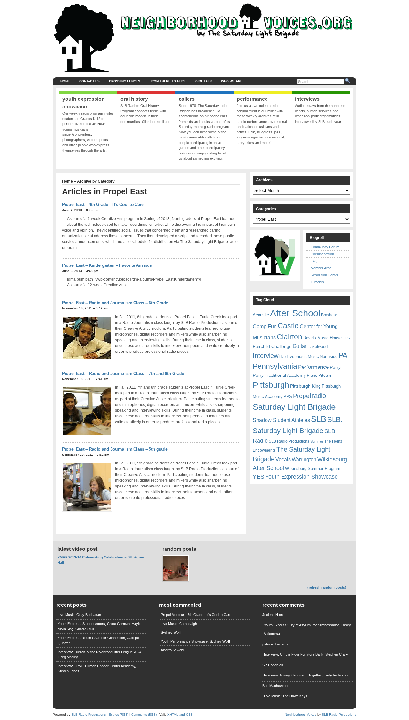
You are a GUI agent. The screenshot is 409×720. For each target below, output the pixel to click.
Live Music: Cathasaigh (179, 624)
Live (282, 357)
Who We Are (232, 81)
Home (65, 81)
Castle (288, 325)
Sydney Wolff (171, 632)
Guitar (299, 346)
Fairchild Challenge (272, 346)
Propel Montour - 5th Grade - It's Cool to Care (196, 615)
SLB (318, 419)
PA (342, 355)
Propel (302, 395)
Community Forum (325, 247)
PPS (287, 396)
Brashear (329, 315)
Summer (316, 441)
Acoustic (261, 315)
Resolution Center (324, 275)
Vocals (283, 459)
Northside (328, 356)
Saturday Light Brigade (294, 406)
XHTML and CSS (180, 714)
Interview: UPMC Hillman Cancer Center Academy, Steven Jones (97, 668)
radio (319, 395)
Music (313, 356)
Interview (265, 355)
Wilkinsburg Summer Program (312, 468)
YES (258, 476)
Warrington (304, 459)
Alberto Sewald (172, 650)
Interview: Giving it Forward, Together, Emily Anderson (306, 675)
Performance (313, 367)
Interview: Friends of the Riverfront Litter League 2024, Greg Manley (100, 654)
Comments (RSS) (144, 714)
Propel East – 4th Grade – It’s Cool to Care (103, 204)
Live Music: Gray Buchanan (79, 615)
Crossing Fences (124, 81)
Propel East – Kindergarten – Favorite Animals (107, 265)
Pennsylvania (275, 366)
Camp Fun (265, 326)
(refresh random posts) (326, 587)
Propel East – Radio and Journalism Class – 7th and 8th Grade (123, 373)
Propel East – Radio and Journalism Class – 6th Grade (115, 302)
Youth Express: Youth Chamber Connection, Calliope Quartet (98, 640)
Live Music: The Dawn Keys (285, 696)
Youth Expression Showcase (301, 476)
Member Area (321, 268)
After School (295, 313)
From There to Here (168, 81)
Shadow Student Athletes (281, 420)
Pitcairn (325, 375)
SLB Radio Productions (289, 441)
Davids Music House (322, 338)
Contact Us (89, 81)
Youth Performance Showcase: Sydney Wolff (195, 641)
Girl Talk (203, 81)
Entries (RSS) (118, 714)
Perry (335, 367)
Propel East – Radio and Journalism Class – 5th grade (115, 449)
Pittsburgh (271, 385)
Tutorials (317, 282)
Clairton (289, 337)
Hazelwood (317, 346)
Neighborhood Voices (300, 714)
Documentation (322, 254)
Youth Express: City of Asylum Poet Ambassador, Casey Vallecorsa (307, 629)
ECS (346, 338)
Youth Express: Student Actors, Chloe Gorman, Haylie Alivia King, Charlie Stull (99, 626)
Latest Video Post (77, 549)
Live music (297, 356)
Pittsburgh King (305, 386)
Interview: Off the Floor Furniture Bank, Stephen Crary (306, 654)
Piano (312, 375)
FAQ (314, 261)
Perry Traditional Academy (279, 375)
